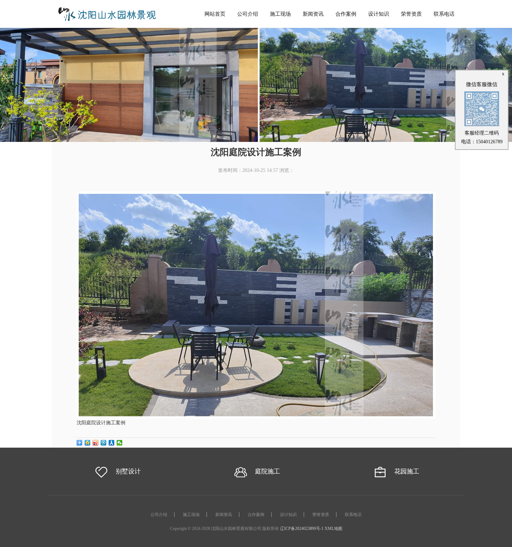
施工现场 (280, 14)
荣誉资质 (411, 14)
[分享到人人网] (112, 443)
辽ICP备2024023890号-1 (302, 528)
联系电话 (444, 14)
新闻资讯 (313, 14)
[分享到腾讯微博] (104, 443)
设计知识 (378, 14)
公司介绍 (247, 14)
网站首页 (214, 14)
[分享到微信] (120, 443)
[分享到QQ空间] (88, 443)
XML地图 (333, 528)
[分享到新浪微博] (96, 443)
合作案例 (345, 14)
